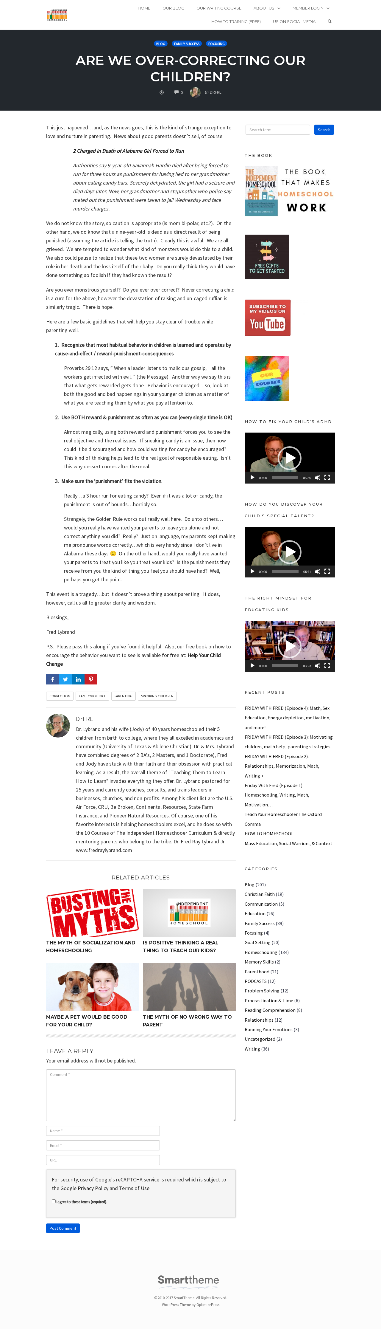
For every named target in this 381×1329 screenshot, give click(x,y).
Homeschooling (261, 952)
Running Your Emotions (269, 1029)
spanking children (157, 696)
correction (59, 696)
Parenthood (257, 972)
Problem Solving (262, 991)
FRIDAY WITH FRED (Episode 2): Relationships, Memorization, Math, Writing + (282, 766)
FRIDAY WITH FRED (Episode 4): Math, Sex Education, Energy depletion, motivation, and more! (287, 717)
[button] (290, 458)
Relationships (259, 1020)
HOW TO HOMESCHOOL (269, 834)
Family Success (186, 43)
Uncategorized (260, 1039)
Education (255, 913)
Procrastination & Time (269, 1000)
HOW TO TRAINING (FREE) (236, 21)
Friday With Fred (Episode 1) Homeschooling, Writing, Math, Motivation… (277, 795)
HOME (144, 8)
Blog (160, 43)
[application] (290, 458)
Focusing (216, 43)
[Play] (252, 478)
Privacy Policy (93, 1188)
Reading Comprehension (270, 1010)
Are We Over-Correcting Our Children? (190, 68)
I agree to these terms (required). (81, 1201)
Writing (252, 1049)
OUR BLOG (173, 8)
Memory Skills (259, 962)
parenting (123, 696)
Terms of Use (134, 1188)
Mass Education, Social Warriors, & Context (288, 843)
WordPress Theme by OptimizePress (190, 1304)
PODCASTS (256, 981)
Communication (261, 904)
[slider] (285, 477)
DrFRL (84, 719)
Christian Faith (260, 894)
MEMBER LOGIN (308, 8)
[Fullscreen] (327, 478)
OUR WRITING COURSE (218, 8)
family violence (92, 696)
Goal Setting (258, 942)
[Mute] (318, 478)
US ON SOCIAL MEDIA (294, 21)
